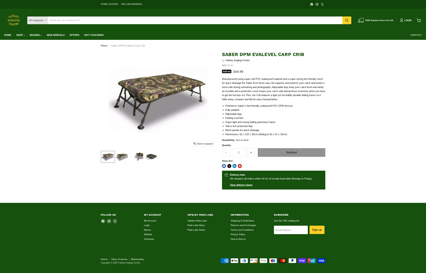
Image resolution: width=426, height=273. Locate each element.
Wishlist (148, 234)
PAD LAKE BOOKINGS (131, 4)
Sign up (317, 229)
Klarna (147, 229)
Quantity (226, 145)
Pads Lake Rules (196, 229)
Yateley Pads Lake (197, 220)
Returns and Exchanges (243, 225)
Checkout (149, 239)
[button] (108, 156)
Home (7, 35)
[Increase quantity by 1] (251, 152)
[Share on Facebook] (224, 166)
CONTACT (416, 35)
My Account (150, 220)
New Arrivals (56, 35)
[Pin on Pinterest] (240, 166)
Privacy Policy (238, 234)
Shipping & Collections (242, 220)
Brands (35, 35)
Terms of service (119, 259)
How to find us (238, 239)
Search (104, 259)
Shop (20, 35)
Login (147, 225)
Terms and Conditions (242, 229)
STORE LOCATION (109, 4)
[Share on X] (229, 166)
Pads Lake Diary (196, 225)
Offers (74, 35)
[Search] (346, 20)
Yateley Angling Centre (237, 60)
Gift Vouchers (94, 35)
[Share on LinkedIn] (234, 166)
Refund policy (137, 259)
